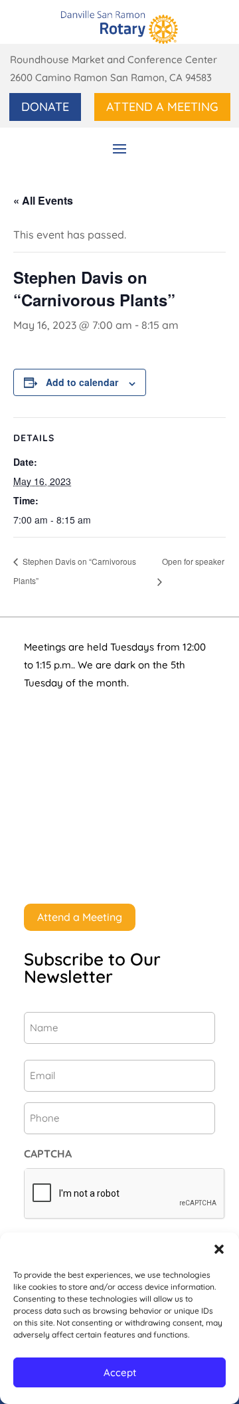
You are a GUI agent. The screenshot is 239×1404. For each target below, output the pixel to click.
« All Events (43, 200)
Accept (120, 1372)
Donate (45, 106)
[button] (219, 1249)
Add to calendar (82, 382)
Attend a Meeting (162, 106)
